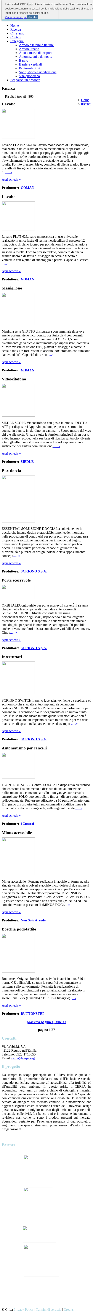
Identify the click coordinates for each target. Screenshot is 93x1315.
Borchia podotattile (19, 929)
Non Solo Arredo (33, 920)
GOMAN (27, 187)
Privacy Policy (24, 1309)
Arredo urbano (29, 49)
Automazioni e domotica (36, 56)
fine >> (60, 1022)
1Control (27, 824)
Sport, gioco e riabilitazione (37, 72)
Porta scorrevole (16, 580)
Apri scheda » (11, 179)
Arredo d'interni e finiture (36, 45)
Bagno (23, 60)
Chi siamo (17, 33)
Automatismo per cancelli (24, 748)
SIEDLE (27, 461)
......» (8, 172)
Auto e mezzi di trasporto (36, 53)
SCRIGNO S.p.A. (34, 571)
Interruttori (12, 657)
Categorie (17, 41)
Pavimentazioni (29, 68)
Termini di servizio (48, 1309)
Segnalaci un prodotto (25, 80)
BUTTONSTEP (33, 1013)
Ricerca (15, 29)
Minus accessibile (17, 832)
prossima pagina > (40, 1022)
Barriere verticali (30, 64)
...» (68, 905)
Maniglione (12, 288)
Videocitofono (14, 379)
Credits (69, 1309)
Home (14, 25)
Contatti (15, 37)
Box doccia (11, 470)
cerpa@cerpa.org (23, 1058)
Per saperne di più (16, 17)
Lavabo (9, 104)
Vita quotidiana (29, 76)
